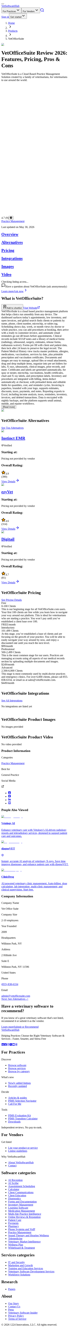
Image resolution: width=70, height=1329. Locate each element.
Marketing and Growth (20, 1265)
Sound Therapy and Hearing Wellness (28, 1235)
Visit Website (30, 307)
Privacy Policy (16, 1315)
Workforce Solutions (19, 1274)
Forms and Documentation (22, 1201)
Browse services (17, 1068)
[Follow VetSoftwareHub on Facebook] (5, 1044)
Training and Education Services (25, 1268)
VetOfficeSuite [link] (16, 38)
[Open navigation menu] (2, 3)
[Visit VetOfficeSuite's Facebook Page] (9, 793)
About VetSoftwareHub (21, 1162)
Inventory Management (20, 1204)
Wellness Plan (15, 1244)
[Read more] (9, 407)
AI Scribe (13, 1183)
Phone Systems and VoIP (21, 1229)
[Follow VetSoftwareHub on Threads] (16, 1044)
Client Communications (20, 1192)
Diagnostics (14, 1198)
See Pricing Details (11, 599)
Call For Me (14, 1103)
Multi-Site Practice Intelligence (24, 1213)
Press (11, 1309)
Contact (12, 1165)
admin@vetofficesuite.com (15, 995)
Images (7, 266)
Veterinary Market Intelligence (24, 1241)
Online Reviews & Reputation (24, 1217)
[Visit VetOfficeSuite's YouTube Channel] (9, 803)
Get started (15, 17)
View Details (8, 481)
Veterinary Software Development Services (31, 1271)
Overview (9, 234)
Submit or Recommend (26, 1026)
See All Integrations (11, 700)
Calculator (13, 1189)
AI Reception (15, 1180)
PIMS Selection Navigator (22, 1100)
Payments (13, 1223)
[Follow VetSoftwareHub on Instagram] (8, 1044)
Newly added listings (19, 1083)
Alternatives (12, 242)
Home (11, 23)
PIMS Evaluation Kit (19, 1115)
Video (6, 274)
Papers (11, 1289)
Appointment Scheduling (21, 1186)
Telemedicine (15, 1238)
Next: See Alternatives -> (14, 998)
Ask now (19, 291)
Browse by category (19, 1071)
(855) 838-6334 (9, 984)
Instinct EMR (13, 438)
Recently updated (17, 1086)
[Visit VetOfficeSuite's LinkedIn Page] (9, 799)
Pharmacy (13, 1226)
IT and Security (16, 1262)
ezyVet (7, 492)
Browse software (17, 1065)
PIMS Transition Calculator (23, 1118)
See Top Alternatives (12, 427)
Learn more (7, 291)
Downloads (14, 1121)
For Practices (9, 11)
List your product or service (23, 1147)
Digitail (7, 539)
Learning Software (18, 1207)
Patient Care (14, 1220)
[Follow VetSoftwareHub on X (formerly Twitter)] (11, 1044)
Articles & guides (17, 1097)
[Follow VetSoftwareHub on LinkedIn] (2, 1044)
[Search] (42, 11)
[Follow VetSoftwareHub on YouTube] (13, 1044)
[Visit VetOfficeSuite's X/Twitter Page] (9, 796)
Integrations (12, 258)
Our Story (13, 1303)
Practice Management (12, 221)
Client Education (17, 1195)
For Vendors (29, 11)
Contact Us (14, 1306)
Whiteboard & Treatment (21, 1247)
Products (13, 30)
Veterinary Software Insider (23, 1312)
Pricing (7, 250)
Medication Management (21, 1210)
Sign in (5, 16)
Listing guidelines (17, 1150)
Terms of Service (17, 1318)
